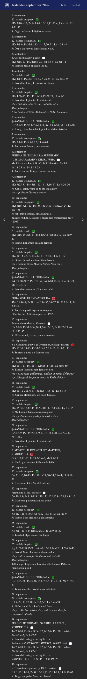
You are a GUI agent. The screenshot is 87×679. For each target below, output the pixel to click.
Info (63, 4)
